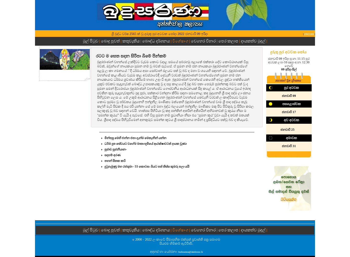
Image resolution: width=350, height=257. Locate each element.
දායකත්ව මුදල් (253, 41)
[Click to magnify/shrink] (65, 59)
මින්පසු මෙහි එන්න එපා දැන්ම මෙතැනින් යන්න (135, 138)
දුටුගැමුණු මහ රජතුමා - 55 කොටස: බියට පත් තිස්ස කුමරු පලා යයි (147, 166)
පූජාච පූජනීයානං (115, 149)
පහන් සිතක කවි (115, 161)
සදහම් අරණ (113, 155)
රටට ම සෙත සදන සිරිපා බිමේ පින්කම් (131, 56)
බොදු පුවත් (110, 41)
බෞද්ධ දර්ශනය (156, 41)
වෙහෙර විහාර (203, 41)
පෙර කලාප (228, 41)
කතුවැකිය (131, 41)
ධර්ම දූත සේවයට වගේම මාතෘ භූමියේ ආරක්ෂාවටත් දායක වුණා (146, 143)
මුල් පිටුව (91, 41)
